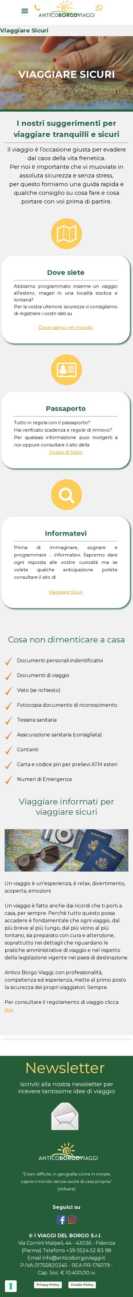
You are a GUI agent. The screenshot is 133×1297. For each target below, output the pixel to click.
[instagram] (72, 1219)
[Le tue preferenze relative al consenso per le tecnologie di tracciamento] (11, 1286)
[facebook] (61, 1219)
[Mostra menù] (24, 11)
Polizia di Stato (65, 452)
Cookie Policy (82, 1284)
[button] (37, 7)
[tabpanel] (66, 78)
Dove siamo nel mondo (66, 327)
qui (9, 1010)
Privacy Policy (47, 1284)
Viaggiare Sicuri (66, 592)
